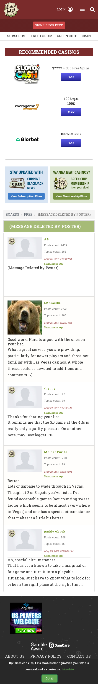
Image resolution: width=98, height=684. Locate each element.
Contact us (79, 656)
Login (61, 9)
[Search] (92, 9)
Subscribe (16, 36)
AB (46, 239)
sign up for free (49, 25)
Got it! (50, 678)
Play (71, 76)
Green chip (67, 36)
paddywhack (54, 531)
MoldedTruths (55, 452)
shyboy (50, 388)
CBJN (86, 36)
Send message (53, 263)
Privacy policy (46, 656)
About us (15, 656)
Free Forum (41, 36)
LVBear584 (52, 303)
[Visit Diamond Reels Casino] (26, 621)
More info (68, 669)
